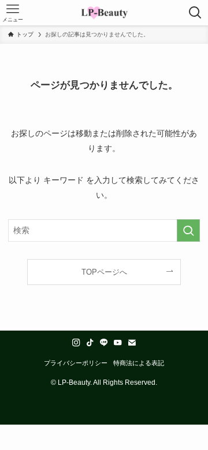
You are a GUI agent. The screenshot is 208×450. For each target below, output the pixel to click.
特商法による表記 (138, 362)
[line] (104, 342)
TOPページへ (104, 272)
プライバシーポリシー (75, 362)
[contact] (132, 342)
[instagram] (76, 342)
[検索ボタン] (195, 12)
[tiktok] (90, 342)
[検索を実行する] (188, 230)
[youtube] (118, 342)
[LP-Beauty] (104, 12)
